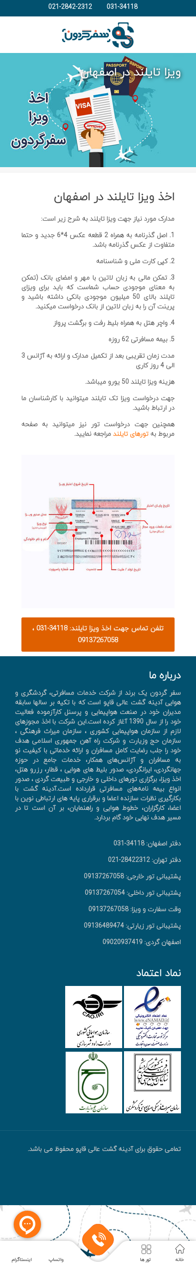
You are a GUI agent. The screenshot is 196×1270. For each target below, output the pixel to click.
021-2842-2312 (70, 7)
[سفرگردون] (98, 34)
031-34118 (122, 7)
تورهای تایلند (130, 434)
